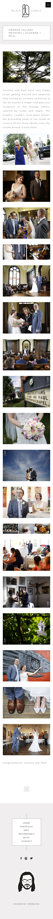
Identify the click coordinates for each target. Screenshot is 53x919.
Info (26, 830)
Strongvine (33, 904)
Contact (26, 841)
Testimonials (26, 834)
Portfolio (26, 826)
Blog (26, 837)
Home (26, 823)
